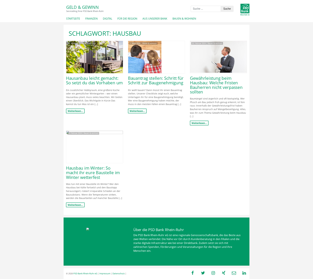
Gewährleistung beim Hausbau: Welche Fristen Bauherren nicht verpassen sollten (216, 85)
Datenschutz (118, 273)
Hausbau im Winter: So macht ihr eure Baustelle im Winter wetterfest (93, 172)
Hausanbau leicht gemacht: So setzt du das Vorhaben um (94, 80)
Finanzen (91, 18)
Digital (107, 18)
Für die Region (127, 18)
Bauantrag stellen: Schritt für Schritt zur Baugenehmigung (155, 80)
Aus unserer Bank (154, 18)
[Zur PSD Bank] (94, 231)
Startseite (73, 18)
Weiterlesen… (75, 111)
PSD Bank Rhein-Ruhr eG (85, 273)
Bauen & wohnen (88, 43)
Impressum (104, 273)
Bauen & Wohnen (184, 18)
